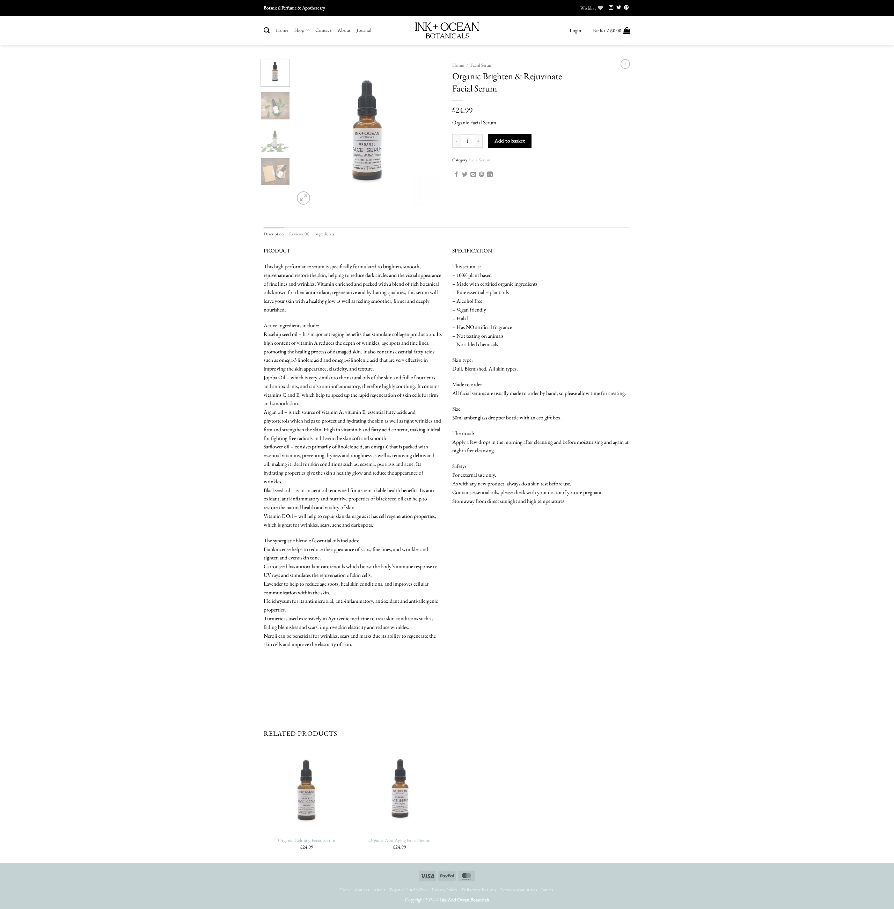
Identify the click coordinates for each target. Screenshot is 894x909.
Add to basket (509, 140)
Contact (323, 30)
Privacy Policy (444, 890)
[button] (575, 30)
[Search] (267, 30)
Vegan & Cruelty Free (408, 890)
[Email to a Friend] (473, 175)
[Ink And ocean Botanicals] (447, 30)
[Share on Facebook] (456, 175)
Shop (299, 30)
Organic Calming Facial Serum (306, 840)
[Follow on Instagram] (611, 7)
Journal (364, 30)
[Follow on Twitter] (618, 7)
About (344, 30)
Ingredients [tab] (324, 234)
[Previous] (306, 132)
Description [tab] (274, 234)
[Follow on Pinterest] (626, 7)
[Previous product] (625, 64)
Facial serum (481, 65)
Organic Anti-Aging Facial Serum (399, 840)
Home (282, 30)
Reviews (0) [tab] (299, 234)
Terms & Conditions (518, 890)
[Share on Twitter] (465, 175)
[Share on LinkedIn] (490, 175)
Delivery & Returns (479, 890)
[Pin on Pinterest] (481, 175)
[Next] (430, 132)
